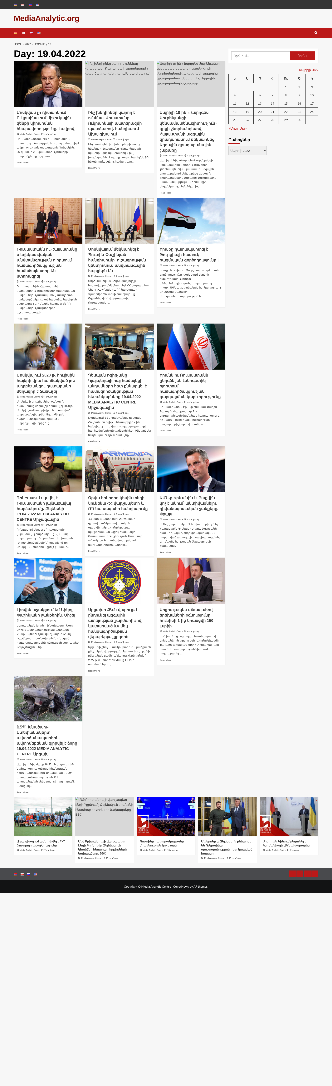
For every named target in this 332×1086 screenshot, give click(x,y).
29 (286, 120)
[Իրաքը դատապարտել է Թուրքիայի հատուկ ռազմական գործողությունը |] (191, 221)
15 (286, 103)
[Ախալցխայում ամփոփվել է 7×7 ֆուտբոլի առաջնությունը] (43, 816)
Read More (22, 162)
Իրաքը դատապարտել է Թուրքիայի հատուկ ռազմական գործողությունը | (189, 254)
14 (272, 103)
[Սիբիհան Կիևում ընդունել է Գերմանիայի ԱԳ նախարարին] (289, 816)
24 (312, 111)
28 (272, 120)
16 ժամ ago (235, 858)
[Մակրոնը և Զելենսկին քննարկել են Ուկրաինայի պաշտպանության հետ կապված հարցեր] (227, 816)
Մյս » (243, 128)
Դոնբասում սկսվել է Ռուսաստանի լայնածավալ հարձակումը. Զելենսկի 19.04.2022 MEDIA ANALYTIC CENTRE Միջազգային (44, 509)
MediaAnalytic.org (46, 18)
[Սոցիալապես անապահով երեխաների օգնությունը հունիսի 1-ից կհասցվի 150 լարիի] (191, 581)
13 (259, 103)
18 (235, 111)
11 (235, 103)
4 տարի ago (50, 134)
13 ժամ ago (173, 850)
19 (247, 111)
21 (272, 111)
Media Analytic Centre (30, 134)
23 (299, 111)
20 (259, 111)
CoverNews (181, 886)
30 (299, 120)
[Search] (316, 32)
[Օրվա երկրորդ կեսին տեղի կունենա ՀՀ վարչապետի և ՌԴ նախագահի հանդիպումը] (119, 469)
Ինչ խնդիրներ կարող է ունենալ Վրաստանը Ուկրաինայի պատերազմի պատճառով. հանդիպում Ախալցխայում (115, 123)
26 (247, 120)
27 (259, 120)
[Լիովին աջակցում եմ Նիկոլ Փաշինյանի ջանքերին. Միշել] (48, 581)
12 (247, 103)
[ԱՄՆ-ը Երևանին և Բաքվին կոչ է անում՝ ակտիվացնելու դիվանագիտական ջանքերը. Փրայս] (191, 469)
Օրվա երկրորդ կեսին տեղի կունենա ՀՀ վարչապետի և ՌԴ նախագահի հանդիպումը (118, 503)
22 (286, 111)
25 (235, 120)
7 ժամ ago (49, 850)
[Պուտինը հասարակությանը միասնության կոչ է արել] (166, 816)
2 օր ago (294, 850)
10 (312, 95)
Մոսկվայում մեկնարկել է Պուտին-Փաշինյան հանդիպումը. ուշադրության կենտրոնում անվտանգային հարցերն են (117, 260)
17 (312, 103)
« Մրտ (233, 128)
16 (299, 103)
